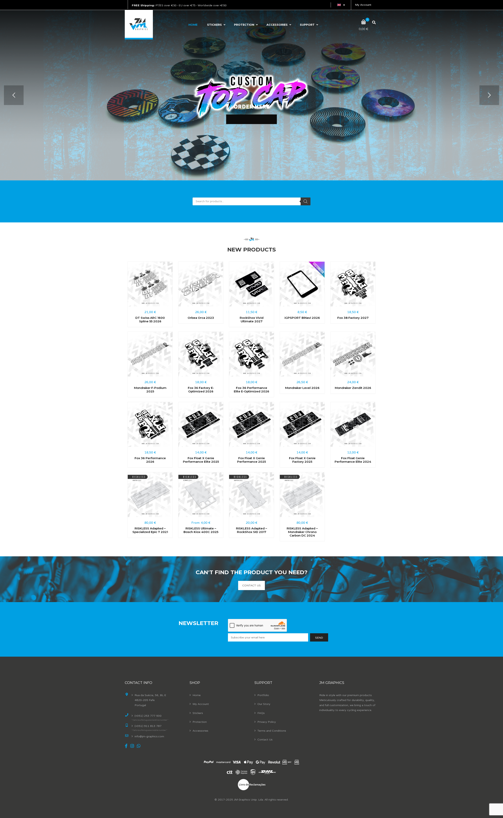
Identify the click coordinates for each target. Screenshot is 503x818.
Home (192, 25)
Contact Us (265, 739)
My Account (363, 4)
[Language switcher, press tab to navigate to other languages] (341, 4)
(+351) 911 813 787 (148, 726)
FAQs (261, 713)
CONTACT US (251, 585)
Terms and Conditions (271, 730)
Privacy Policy (266, 722)
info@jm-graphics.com (149, 736)
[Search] (305, 201)
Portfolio (263, 695)
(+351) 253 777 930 (148, 715)
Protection (244, 25)
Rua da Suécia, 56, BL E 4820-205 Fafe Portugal (150, 700)
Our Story (263, 704)
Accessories (277, 25)
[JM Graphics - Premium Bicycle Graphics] (139, 24)
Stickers (214, 25)
